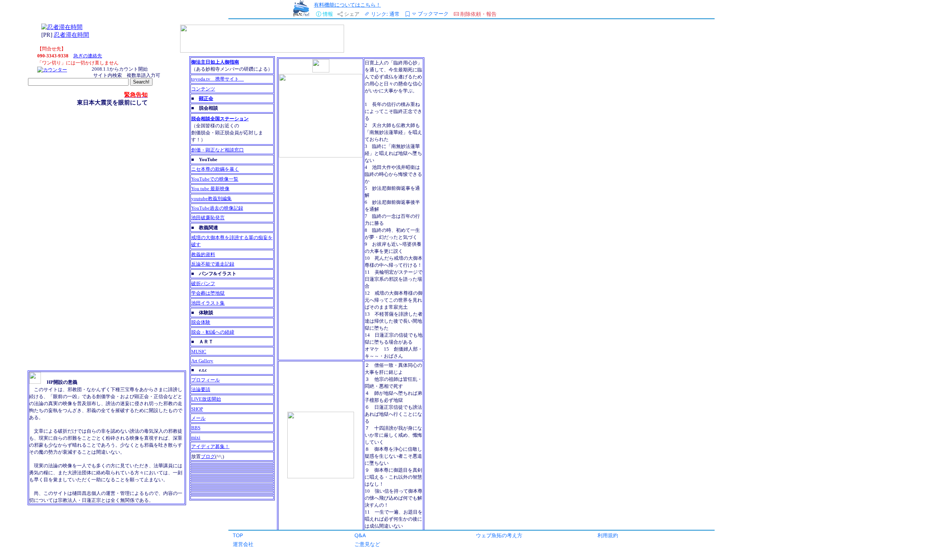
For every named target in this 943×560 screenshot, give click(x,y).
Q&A (360, 535)
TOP (238, 535)
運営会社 (243, 543)
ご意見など (367, 543)
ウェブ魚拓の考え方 (499, 535)
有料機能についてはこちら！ (347, 4)
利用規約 (607, 535)
